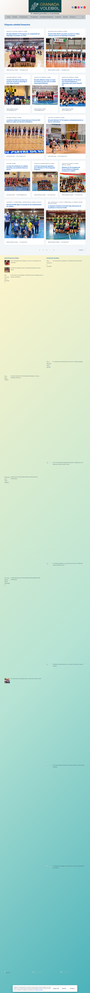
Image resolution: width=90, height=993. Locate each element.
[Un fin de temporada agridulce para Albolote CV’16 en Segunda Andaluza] (45, 181)
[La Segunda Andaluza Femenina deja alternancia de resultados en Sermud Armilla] (66, 225)
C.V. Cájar (60, 202)
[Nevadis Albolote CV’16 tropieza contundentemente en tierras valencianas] (66, 139)
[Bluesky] (82, 7)
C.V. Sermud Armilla (17, 202)
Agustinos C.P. (9, 202)
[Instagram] (79, 7)
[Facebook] (73, 7)
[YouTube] (85, 7)
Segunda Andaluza (45, 163)
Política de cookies (39, 989)
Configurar (72, 988)
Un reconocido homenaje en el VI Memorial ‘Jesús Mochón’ (67, 260)
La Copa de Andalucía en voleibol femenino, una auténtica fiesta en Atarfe (17, 167)
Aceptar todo (56, 988)
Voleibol (25, 31)
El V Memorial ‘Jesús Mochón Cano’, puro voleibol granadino (68, 361)
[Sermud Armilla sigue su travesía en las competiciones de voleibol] (24, 223)
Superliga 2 (20, 31)
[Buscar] (82, 16)
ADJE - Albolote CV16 (52, 202)
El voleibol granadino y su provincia (45, 14)
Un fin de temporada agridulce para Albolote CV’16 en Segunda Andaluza (44, 167)
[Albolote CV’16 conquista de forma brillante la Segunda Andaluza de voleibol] (73, 182)
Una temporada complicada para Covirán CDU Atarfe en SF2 (26, 678)
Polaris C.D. (71, 163)
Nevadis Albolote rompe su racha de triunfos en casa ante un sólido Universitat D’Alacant (45, 81)
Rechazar (64, 988)
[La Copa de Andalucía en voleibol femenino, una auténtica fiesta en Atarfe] (17, 181)
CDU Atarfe (50, 31)
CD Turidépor (75, 202)
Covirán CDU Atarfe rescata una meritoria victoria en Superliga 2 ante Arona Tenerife (16, 81)
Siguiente (81, 250)
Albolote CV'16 (9, 31)
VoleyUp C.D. (39, 202)
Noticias (15, 31)
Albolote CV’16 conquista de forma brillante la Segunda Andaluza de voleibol (71, 169)
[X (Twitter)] (76, 7)
